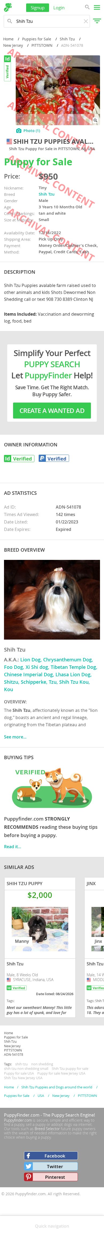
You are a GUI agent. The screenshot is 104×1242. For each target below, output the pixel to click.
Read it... (12, 847)
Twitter (55, 1166)
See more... (15, 737)
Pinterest (55, 1177)
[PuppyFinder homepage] (8, 7)
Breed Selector (47, 1128)
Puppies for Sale (36, 38)
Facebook (55, 1156)
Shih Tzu (67, 38)
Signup (38, 8)
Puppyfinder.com (18, 1120)
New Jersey (13, 45)
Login (59, 8)
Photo (31, 130)
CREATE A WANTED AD (52, 410)
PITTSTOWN (42, 45)
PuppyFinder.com (21, 1115)
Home (8, 38)
